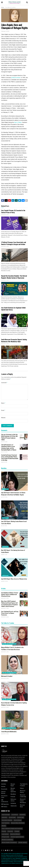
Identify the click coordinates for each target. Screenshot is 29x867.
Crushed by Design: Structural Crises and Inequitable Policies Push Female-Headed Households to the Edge (9, 457)
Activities (3, 784)
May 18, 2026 (4, 462)
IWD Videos (4, 807)
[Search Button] (27, 2)
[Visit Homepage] (14, 2)
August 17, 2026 (5, 608)
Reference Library (13, 800)
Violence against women (17, 837)
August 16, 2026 (5, 617)
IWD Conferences (4, 801)
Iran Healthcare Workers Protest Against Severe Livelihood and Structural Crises (9, 594)
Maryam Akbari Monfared (17, 823)
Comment (4, 383)
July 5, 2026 (4, 525)
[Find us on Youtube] (5, 850)
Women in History (22, 791)
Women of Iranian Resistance (23, 800)
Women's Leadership (7, 839)
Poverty (4, 831)
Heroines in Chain (4, 796)
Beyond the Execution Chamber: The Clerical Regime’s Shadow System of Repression (14, 277)
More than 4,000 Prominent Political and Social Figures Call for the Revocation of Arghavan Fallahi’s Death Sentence (9, 603)
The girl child (5, 837)
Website (3, 418)
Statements (14, 806)
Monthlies (5, 489)
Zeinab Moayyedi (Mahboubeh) (8, 732)
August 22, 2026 (5, 246)
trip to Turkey (18, 122)
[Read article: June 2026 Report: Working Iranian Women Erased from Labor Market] (14, 510)
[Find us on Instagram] (9, 850)
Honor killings (17, 820)
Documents (4, 789)
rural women (5, 834)
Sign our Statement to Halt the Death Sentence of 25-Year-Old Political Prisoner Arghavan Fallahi (9, 437)
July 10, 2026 (4, 441)
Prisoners (10, 831)
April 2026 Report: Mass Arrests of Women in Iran (14, 579)
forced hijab (12, 817)
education (22, 814)
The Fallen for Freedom (10, 7)
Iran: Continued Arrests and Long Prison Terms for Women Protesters (9, 613)
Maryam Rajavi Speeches (13, 790)
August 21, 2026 (5, 280)
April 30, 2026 (5, 581)
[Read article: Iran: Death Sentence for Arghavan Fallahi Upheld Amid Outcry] (14, 320)
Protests (17, 831)
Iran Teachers (5, 823)
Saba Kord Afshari (15, 834)
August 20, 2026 (5, 678)
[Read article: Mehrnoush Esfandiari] (14, 664)
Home (2, 7)
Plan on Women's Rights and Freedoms (12, 828)
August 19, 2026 (5, 598)
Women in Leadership (23, 796)
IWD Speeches (5, 804)
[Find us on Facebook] (1, 850)
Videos (22, 788)
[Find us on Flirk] (7, 850)
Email (3, 410)
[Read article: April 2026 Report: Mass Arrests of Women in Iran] (14, 567)
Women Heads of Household (9, 842)
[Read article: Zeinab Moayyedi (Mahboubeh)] (14, 720)
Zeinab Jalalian (23, 842)
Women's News (22, 806)
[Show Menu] (2, 2)
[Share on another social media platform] (26, 200)
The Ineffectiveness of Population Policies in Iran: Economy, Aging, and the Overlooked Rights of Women (8, 447)
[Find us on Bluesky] (11, 850)
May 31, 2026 (4, 554)
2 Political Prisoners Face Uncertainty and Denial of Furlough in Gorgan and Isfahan (13, 243)
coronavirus (15, 814)
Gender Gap (20, 817)
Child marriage (6, 814)
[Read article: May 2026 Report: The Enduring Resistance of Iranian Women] (14, 538)
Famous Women (3, 792)
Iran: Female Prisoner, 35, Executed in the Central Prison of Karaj (13, 211)
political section (15, 77)
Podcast (13, 797)
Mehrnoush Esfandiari (6, 676)
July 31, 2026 (4, 497)
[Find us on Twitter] (3, 850)
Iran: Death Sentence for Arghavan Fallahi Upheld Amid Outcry (13, 309)
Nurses (4, 825)
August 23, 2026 (5, 214)
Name (3, 403)
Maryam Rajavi (13, 785)
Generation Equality (7, 820)
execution (4, 817)
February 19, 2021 (5, 31)
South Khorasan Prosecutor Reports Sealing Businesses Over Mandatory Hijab (14, 340)
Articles (3, 786)
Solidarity (13, 803)
